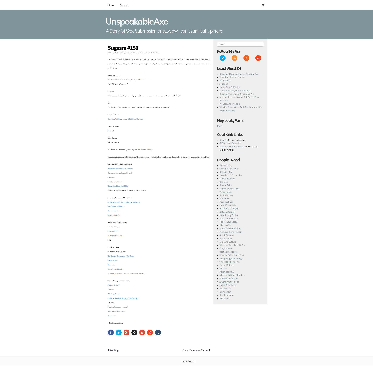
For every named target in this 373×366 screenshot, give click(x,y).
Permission (111, 265)
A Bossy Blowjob (113, 285)
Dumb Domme (226, 235)
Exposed (111, 91)
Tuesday (141, 150)
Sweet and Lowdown (229, 261)
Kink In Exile (225, 185)
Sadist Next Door (227, 285)
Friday (149, 150)
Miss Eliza (224, 298)
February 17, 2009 (121, 52)
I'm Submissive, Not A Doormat (235, 90)
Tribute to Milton (114, 215)
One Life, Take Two (228, 168)
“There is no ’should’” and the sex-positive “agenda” (126, 273)
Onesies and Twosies (115, 182)
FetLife (223, 268)
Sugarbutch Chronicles (230, 175)
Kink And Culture (227, 241)
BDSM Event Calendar (230, 143)
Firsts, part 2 (112, 260)
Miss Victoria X (226, 271)
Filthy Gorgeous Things (231, 258)
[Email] (261, 3)
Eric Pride (224, 198)
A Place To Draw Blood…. (231, 275)
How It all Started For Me (231, 77)
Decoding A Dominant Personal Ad (236, 93)
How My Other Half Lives (231, 255)
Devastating (225, 165)
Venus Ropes (225, 191)
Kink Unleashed (227, 178)
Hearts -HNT (112, 231)
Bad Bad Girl (225, 288)
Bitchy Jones (225, 238)
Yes (109, 103)
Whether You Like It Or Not (232, 245)
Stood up (223, 83)
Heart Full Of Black (228, 208)
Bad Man (223, 181)
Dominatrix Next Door (230, 228)
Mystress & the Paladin (230, 231)
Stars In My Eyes (114, 211)
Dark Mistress (226, 195)
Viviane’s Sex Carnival (229, 188)
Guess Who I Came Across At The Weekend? (123, 298)
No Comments (151, 52)
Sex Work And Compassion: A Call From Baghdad (125, 119)
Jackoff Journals (227, 205)
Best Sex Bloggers (228, 251)
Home (111, 5)
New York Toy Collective (231, 146)
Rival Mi (223, 139)
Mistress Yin (225, 225)
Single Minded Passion (115, 269)
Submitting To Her (228, 215)
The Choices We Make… (116, 206)
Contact (124, 5)
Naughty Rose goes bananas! (118, 307)
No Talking (224, 80)
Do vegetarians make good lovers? (120, 173)
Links (134, 52)
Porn (219, 125)
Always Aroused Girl (229, 281)
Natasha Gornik (227, 211)
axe (110, 52)
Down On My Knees (228, 218)
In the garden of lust (115, 235)
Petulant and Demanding (116, 311)
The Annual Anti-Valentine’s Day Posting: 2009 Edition (127, 80)
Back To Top (189, 361)
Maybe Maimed (226, 265)
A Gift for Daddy (114, 294)
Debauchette (225, 171)
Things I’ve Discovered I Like (118, 186)
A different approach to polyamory (120, 168)
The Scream (112, 316)
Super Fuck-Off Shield (229, 87)
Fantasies (111, 177)
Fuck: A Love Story (228, 221)
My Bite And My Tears (229, 103)
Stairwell (111, 131)
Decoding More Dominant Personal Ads (238, 73)
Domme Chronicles (229, 278)
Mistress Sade (226, 201)
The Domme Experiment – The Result (121, 256)
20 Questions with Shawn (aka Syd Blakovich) (124, 202)
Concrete (111, 289)
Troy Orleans (225, 248)
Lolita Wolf (225, 291)
